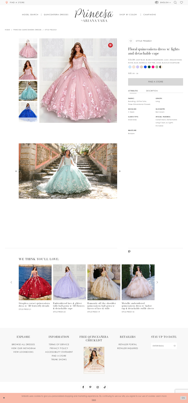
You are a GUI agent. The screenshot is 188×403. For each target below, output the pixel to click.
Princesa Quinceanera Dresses (27, 30)
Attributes (133, 91)
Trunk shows (59, 359)
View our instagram (23, 348)
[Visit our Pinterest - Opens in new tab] (90, 387)
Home (7, 30)
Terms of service (59, 344)
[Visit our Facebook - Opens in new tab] (83, 387)
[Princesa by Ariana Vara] (94, 15)
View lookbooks (23, 352)
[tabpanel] (78, 80)
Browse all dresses (23, 344)
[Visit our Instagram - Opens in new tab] (97, 387)
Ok (183, 398)
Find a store (59, 356)
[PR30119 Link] (103, 288)
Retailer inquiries (127, 348)
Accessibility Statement (59, 352)
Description (152, 91)
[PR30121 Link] (35, 287)
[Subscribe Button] (174, 346)
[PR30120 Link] (69, 288)
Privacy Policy (59, 348)
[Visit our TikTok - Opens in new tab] (105, 387)
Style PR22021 (51, 30)
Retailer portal (128, 344)
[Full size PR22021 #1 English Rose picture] (78, 80)
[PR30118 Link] (138, 288)
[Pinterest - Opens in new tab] (110, 45)
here (94, 399)
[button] (163, 2)
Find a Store (155, 81)
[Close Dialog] (4, 397)
